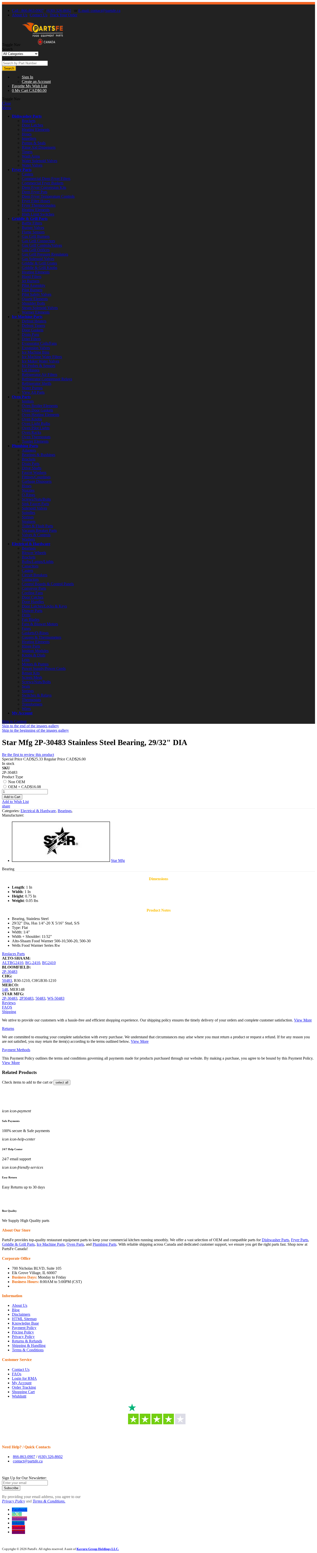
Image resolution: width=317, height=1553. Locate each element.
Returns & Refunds (27, 1341)
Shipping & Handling (29, 1345)
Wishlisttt (19, 1396)
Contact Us (38, 15)
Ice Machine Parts (27, 317)
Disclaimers (21, 1314)
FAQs (16, 1374)
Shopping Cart (23, 1392)
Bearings (65, 811)
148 (5, 989)
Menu (6, 108)
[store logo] (43, 45)
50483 (7, 980)
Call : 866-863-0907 (28, 10)
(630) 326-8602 (59, 10)
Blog (16, 1310)
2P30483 (26, 998)
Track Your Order (63, 15)
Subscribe (11, 1488)
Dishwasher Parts (27, 116)
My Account (22, 713)
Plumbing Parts (25, 446)
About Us (19, 15)
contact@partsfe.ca (28, 1461)
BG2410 (49, 963)
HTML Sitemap (24, 1319)
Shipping (9, 1012)
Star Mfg (118, 860)
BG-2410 (32, 963)
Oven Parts (21, 397)
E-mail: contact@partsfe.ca (99, 10)
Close (6, 103)
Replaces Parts (13, 954)
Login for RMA (24, 1378)
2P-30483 (9, 972)
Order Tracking (24, 1387)
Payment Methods (16, 1050)
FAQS (7, 1007)
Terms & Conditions (28, 1350)
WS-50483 (55, 998)
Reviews (9, 1003)
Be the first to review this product (28, 754)
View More (303, 1020)
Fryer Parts (21, 170)
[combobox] (25, 63)
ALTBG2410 (12, 963)
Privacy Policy (23, 1337)
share (6, 806)
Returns (8, 1028)
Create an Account (36, 81)
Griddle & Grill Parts (30, 219)
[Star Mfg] (61, 860)
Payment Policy (24, 1328)
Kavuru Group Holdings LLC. (98, 1549)
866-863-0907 (24, 1457)
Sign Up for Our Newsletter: (24, 1478)
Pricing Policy (23, 1332)
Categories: (11, 811)
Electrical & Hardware (31, 544)
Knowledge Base (25, 1323)
